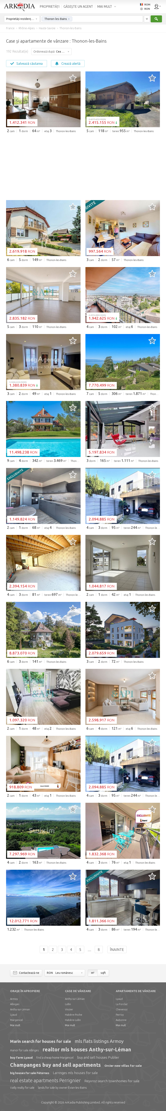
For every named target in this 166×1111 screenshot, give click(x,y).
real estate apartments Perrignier (45, 1080)
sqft (103, 972)
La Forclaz (122, 1004)
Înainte (117, 949)
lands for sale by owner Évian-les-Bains (62, 1087)
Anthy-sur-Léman (20, 1009)
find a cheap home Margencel (54, 1057)
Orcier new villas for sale (123, 1065)
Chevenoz (122, 1009)
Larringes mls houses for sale (75, 1073)
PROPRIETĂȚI (49, 6)
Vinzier (69, 1009)
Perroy (120, 1014)
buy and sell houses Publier (98, 1057)
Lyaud (13, 1014)
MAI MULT (104, 6)
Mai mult (15, 1025)
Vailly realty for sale (22, 1087)
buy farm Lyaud (21, 1057)
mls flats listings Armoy (99, 1041)
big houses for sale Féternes (29, 1073)
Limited (82, 1102)
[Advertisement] (83, 166)
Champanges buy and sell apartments (55, 1065)
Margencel (16, 1019)
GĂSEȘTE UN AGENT (78, 6)
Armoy (14, 998)
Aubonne (121, 1019)
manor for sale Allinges (24, 1050)
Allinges (14, 1004)
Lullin (68, 1004)
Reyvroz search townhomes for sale (111, 1081)
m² (92, 972)
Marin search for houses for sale (40, 1041)
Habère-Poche (73, 1014)
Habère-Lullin (73, 1019)
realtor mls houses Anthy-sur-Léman (87, 1049)
